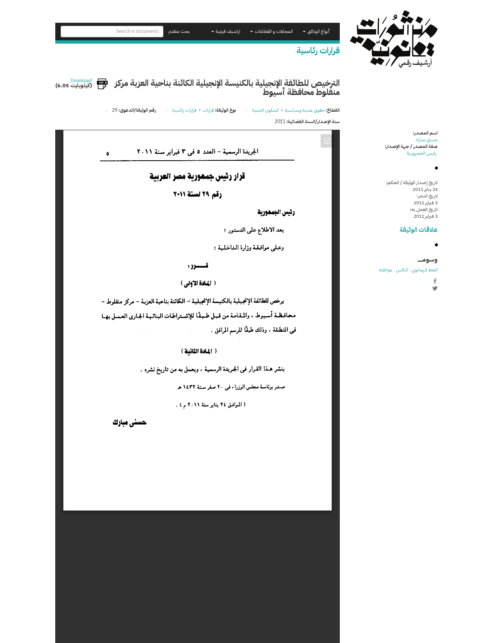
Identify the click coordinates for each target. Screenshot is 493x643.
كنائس (402, 269)
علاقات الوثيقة (418, 229)
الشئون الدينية (265, 110)
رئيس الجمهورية (422, 153)
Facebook (435, 281)
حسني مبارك (426, 139)
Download (81, 80)
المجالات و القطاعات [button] (273, 31)
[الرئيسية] (394, 39)
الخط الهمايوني (424, 269)
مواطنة (385, 269)
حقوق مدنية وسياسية (305, 110)
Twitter (435, 288)
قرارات (208, 110)
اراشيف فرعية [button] (227, 31)
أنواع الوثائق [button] (317, 31)
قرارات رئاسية (184, 110)
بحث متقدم (179, 31)
